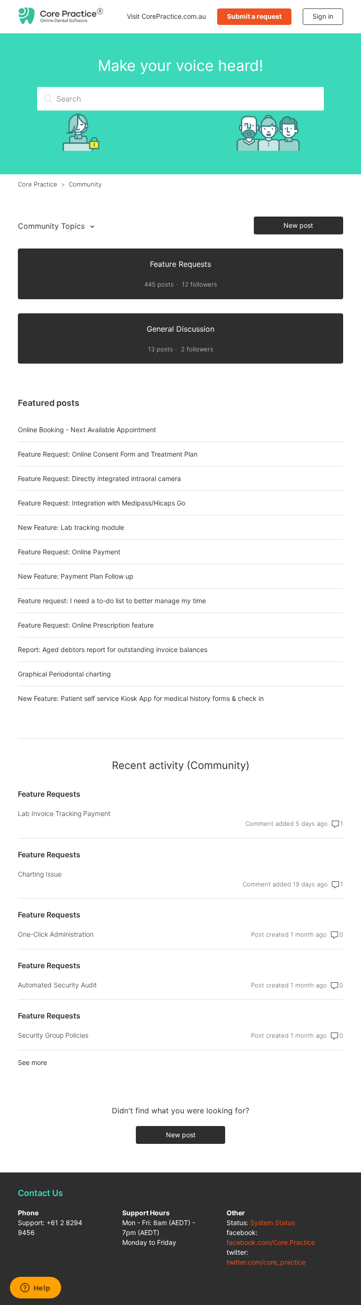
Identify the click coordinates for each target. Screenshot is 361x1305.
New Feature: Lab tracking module (71, 527)
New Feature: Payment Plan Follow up (75, 576)
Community (85, 184)
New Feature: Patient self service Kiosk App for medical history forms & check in (141, 698)
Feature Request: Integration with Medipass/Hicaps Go (101, 503)
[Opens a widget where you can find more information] (35, 1288)
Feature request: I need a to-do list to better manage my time (112, 601)
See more (32, 1062)
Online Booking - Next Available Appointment (87, 430)
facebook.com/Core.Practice (271, 1242)
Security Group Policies (53, 1035)
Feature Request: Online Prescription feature (86, 625)
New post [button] (298, 225)
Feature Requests (49, 794)
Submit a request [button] (254, 16)
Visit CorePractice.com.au (166, 16)
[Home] (61, 22)
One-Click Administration (56, 934)
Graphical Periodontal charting (64, 674)
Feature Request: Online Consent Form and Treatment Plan (107, 454)
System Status (272, 1223)
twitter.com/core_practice (266, 1262)
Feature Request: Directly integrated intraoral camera (99, 478)
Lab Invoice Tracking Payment (64, 813)
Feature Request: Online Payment (69, 552)
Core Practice (37, 184)
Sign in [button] (323, 16)
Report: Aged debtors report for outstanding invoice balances (112, 649)
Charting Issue (40, 874)
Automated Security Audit (57, 985)
